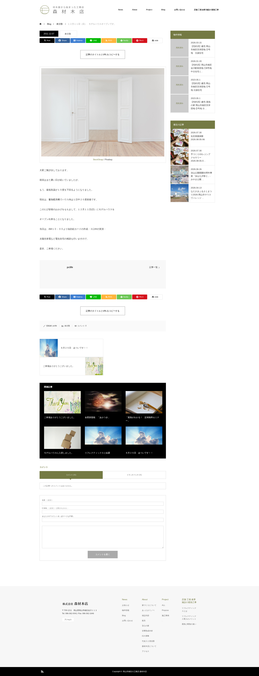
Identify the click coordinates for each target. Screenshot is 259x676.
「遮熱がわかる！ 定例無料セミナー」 (142, 419)
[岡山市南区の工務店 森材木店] (62, 10)
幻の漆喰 (145, 636)
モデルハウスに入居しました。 (58, 453)
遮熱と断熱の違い (189, 624)
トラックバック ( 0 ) (134, 475)
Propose (165, 610)
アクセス (145, 651)
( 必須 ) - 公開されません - (55, 508)
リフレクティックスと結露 (97, 453)
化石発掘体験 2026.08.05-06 (198, 138)
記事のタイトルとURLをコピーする (102, 54)
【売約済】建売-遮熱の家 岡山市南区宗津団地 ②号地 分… (200, 105)
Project (149, 10)
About (134, 10)
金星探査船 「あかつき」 (97, 417)
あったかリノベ (148, 610)
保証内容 (145, 616)
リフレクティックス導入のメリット (189, 617)
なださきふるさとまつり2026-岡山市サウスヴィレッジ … (201, 194)
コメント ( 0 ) (71, 475)
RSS (42, 671)
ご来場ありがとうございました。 (60, 417)
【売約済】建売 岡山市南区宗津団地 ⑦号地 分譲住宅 (200, 49)
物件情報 (125, 610)
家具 (144, 621)
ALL (163, 605)
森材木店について (149, 646)
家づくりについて (149, 605)
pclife (70, 267)
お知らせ (125, 605)
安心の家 (145, 626)
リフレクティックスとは (189, 609)
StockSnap (98, 159)
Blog (163, 10)
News (120, 10)
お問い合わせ (179, 10)
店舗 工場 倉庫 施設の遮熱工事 (206, 10)
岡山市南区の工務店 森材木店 (135, 671)
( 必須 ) (47, 500)
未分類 (68, 34)
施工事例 (165, 616)
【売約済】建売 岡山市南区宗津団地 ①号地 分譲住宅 (200, 86)
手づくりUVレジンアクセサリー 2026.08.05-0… (200, 157)
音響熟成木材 (147, 631)
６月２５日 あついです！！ (139, 453)
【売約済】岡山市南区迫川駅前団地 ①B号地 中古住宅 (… (201, 68)
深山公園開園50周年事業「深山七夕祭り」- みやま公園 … (201, 176)
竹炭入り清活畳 (148, 641)
